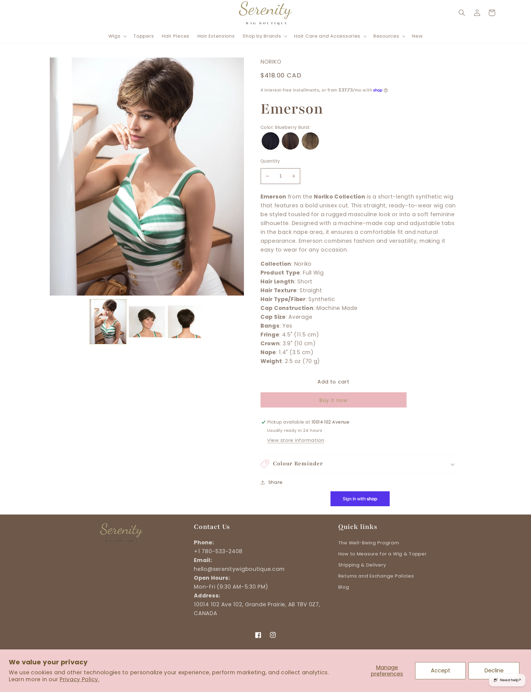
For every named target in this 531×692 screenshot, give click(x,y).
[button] (461, 13)
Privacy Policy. (80, 679)
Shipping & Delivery (362, 565)
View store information (295, 440)
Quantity (270, 161)
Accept (440, 670)
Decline (494, 670)
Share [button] (275, 482)
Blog (343, 587)
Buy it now (333, 400)
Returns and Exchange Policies (376, 576)
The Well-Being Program (368, 542)
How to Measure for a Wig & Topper (382, 553)
